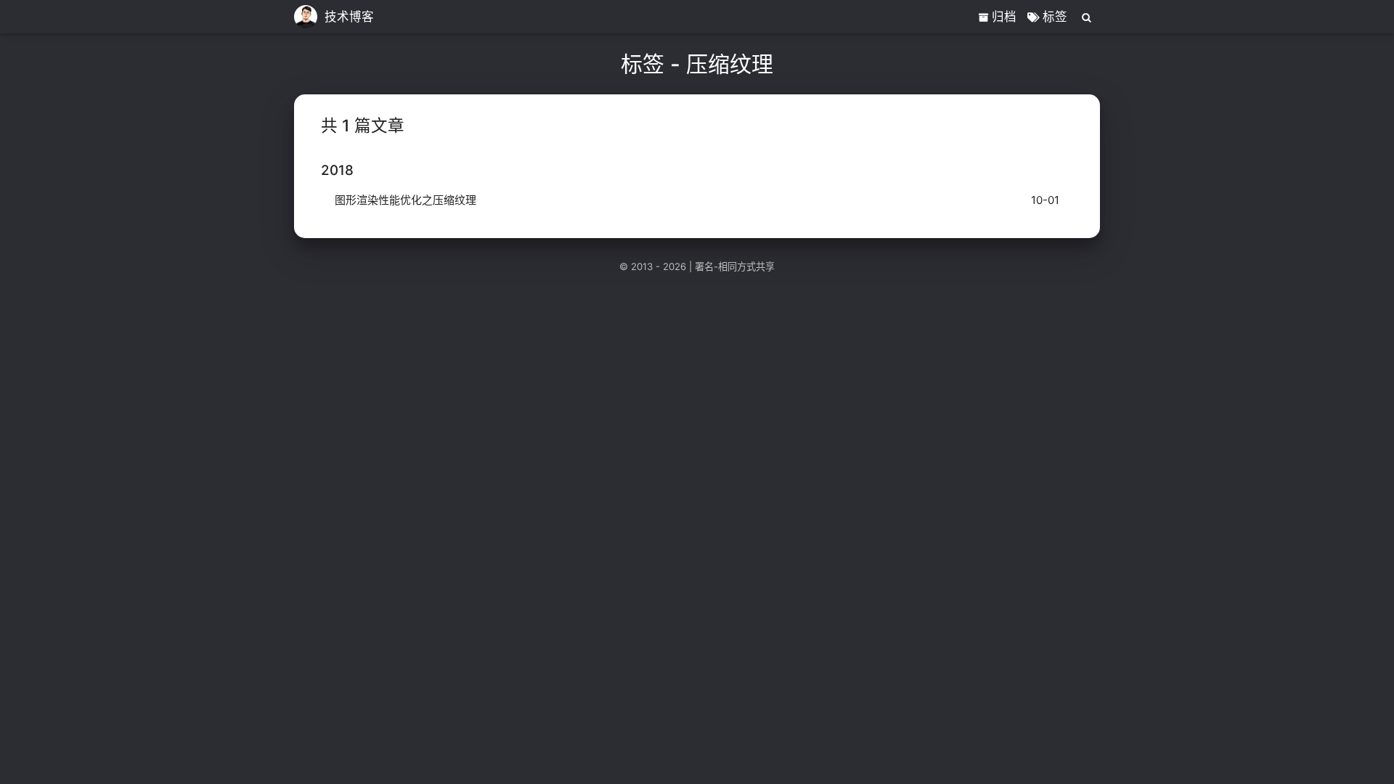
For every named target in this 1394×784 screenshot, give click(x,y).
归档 (1002, 16)
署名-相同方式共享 (735, 266)
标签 (1053, 16)
